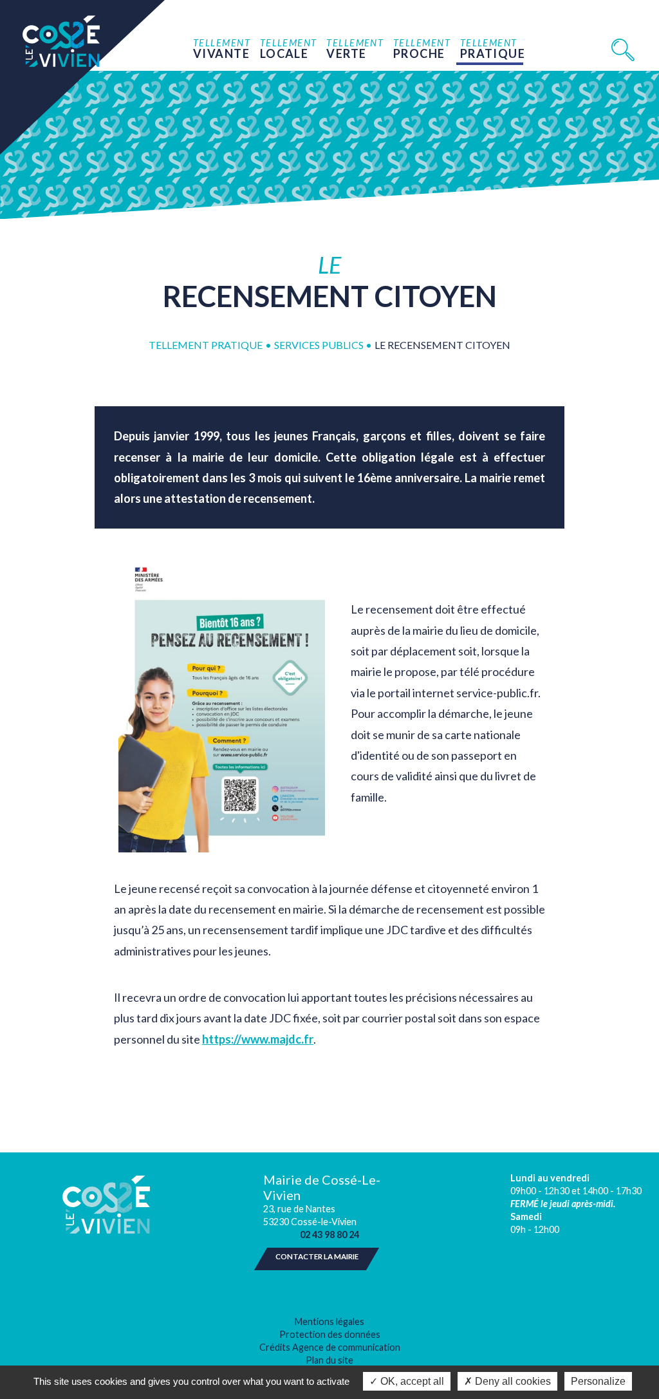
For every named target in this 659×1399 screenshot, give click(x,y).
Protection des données (329, 1334)
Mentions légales (329, 1321)
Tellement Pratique (206, 345)
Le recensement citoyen (442, 345)
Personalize (598, 1381)
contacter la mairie (316, 1256)
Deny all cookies (511, 1381)
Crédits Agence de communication (329, 1347)
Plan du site (329, 1360)
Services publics (320, 345)
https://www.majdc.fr (257, 1039)
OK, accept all (411, 1381)
